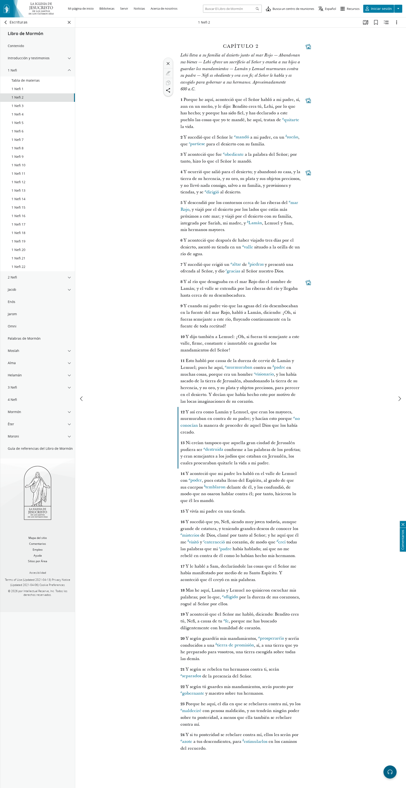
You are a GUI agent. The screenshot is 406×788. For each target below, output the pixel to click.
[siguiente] (399, 398)
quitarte (291, 120)
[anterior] (81, 398)
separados (191, 676)
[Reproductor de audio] (390, 772)
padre (279, 367)
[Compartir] (168, 90)
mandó (242, 137)
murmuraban (239, 367)
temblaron (215, 487)
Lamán (255, 223)
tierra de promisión (235, 645)
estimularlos (255, 741)
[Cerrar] (168, 63)
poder (196, 480)
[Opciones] (396, 22)
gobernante (193, 693)
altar (236, 264)
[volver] (6, 22)
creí (281, 542)
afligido (231, 597)
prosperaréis (272, 638)
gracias (233, 271)
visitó (194, 542)
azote (187, 741)
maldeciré (191, 711)
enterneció (214, 542)
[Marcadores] (376, 22)
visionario (264, 374)
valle (248, 247)
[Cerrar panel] (69, 22)
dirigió (212, 192)
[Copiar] (168, 83)
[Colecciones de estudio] (365, 22)
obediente (234, 154)
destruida (214, 450)
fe (227, 621)
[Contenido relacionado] (386, 22)
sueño (292, 137)
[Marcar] (168, 73)
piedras (257, 264)
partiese (197, 144)
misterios (190, 535)
